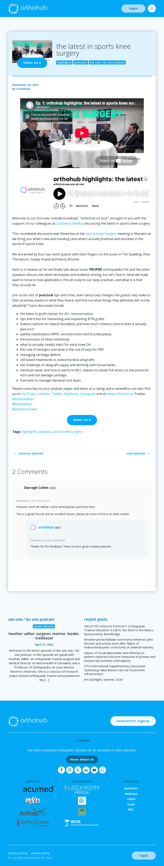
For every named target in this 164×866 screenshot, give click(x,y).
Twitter (56, 394)
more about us (82, 759)
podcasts (131, 788)
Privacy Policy (18, 853)
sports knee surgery (67, 431)
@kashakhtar (22, 404)
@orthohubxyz (23, 399)
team (131, 804)
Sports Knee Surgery (101, 233)
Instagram (88, 394)
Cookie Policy (40, 853)
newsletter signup (133, 721)
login (133, 8)
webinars (131, 794)
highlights (29, 431)
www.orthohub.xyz (120, 394)
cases (131, 799)
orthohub (23, 89)
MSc (131, 809)
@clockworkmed (24, 409)
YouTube (28, 394)
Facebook (71, 394)
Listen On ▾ (32, 62)
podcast (44, 431)
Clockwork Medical (70, 223)
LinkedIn (43, 394)
